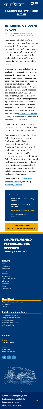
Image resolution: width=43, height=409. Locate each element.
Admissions (6, 268)
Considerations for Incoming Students (22, 200)
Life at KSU (5, 281)
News (4, 286)
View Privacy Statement (11, 405)
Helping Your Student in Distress (20, 205)
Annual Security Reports (10, 315)
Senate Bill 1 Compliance (10, 322)
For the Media (6, 304)
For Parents (11, 36)
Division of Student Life (14, 251)
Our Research (6, 288)
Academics (5, 266)
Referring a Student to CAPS (22, 210)
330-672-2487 (8, 342)
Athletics (5, 273)
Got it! (35, 400)
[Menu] (36, 3)
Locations (5, 283)
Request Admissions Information (13, 302)
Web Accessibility (8, 325)
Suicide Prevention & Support (19, 215)
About (4, 263)
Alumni (4, 271)
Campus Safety (7, 276)
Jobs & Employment (9, 278)
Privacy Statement (8, 320)
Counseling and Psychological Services (21, 12)
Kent (6, 33)
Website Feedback (8, 306)
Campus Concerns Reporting (11, 317)
